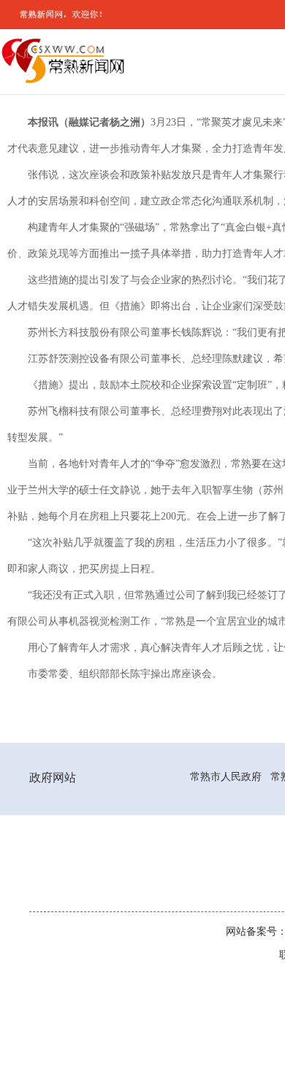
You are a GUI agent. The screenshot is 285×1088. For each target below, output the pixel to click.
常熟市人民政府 (226, 776)
